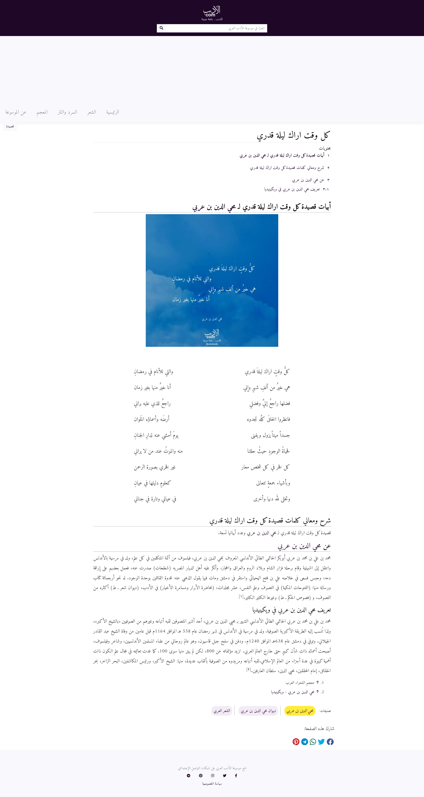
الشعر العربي (222, 711)
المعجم (42, 112)
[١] (241, 596)
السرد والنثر (67, 112)
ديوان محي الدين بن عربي (258, 711)
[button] (236, 776)
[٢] (248, 669)
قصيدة (10, 126)
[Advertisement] (212, 69)
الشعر (91, 112)
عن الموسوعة (15, 112)
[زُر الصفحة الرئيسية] (212, 13)
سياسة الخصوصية (212, 784)
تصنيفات (325, 711)
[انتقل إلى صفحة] (161, 28)
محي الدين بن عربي (214, 207)
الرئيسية (112, 112)
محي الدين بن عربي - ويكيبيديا (292, 692)
